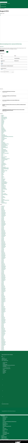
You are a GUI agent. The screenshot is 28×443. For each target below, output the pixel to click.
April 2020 (2, 273)
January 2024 (3, 231)
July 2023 (2, 237)
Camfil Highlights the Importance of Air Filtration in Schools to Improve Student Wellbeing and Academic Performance (13, 110)
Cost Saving (2, 139)
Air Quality (2, 122)
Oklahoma (2, 174)
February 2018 (3, 296)
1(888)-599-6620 (4, 437)
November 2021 (3, 255)
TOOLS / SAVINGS (3, 193)
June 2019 (2, 282)
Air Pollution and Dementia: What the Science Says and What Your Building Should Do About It (14, 105)
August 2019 (3, 280)
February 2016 (3, 317)
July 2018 (2, 292)
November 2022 (3, 244)
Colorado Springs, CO (4, 135)
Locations (2, 162)
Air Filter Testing (5, 362)
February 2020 (3, 275)
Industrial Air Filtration (4, 156)
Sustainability (5, 434)
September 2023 (3, 235)
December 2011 (3, 333)
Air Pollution (2, 120)
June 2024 (2, 227)
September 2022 (3, 246)
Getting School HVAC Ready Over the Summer (8, 91)
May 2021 (2, 261)
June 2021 (2, 260)
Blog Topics (3, 415)
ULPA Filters (2, 196)
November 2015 (3, 320)
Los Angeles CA (3, 163)
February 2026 (3, 210)
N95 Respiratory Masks (4, 170)
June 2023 (2, 238)
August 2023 (3, 236)
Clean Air (2, 46)
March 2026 (2, 209)
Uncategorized (3, 197)
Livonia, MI (2, 161)
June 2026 (2, 207)
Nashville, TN (3, 171)
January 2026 (3, 211)
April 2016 (2, 315)
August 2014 (3, 332)
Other (2, 175)
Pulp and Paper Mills (3, 181)
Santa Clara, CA (3, 187)
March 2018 (2, 295)
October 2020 (3, 267)
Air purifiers (2, 121)
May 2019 (2, 283)
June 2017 (2, 303)
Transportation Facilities (4, 194)
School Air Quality (3, 188)
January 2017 (3, 307)
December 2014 (3, 330)
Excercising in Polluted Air (4, 147)
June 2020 (2, 271)
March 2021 (2, 263)
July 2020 (2, 270)
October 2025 (3, 214)
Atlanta (2, 126)
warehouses (2, 199)
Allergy (2, 125)
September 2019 (3, 279)
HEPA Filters (2, 152)
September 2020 (3, 268)
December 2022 (3, 243)
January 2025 (3, 222)
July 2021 (2, 259)
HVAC (4, 369)
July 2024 (2, 226)
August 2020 (3, 269)
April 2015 (2, 326)
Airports (2, 124)
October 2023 (3, 234)
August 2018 (3, 291)
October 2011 (3, 334)
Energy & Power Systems (4, 145)
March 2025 (2, 220)
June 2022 (2, 249)
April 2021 (2, 262)
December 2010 (3, 341)
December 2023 (3, 232)
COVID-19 (2, 140)
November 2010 (3, 342)
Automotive (2, 128)
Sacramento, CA (3, 185)
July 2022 (2, 248)
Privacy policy (18, 442)
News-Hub (2, 172)
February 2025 (3, 221)
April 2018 (2, 294)
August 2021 (3, 258)
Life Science (3, 160)
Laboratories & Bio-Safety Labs (5, 158)
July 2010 (2, 346)
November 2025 (3, 213)
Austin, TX (2, 127)
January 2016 (3, 318)
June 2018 (2, 293)
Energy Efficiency (3, 146)
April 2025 (2, 219)
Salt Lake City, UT (3, 186)
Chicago (2, 132)
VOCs (2, 198)
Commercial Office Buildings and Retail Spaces (7, 136)
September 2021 (3, 257)
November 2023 (3, 233)
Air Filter (2, 116)
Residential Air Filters (4, 183)
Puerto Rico (2, 180)
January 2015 (3, 329)
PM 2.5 (4, 430)
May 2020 (2, 272)
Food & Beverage (3, 149)
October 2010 (3, 343)
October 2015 (3, 321)
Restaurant (2, 184)
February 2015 (3, 328)
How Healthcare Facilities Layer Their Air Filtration (9, 95)
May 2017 (2, 304)
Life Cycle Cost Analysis (4, 159)
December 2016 (3, 308)
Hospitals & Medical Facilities (6, 368)
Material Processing (3, 164)
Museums (2, 169)
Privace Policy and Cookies (5, 403)
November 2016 (3, 309)
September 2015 (3, 322)
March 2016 (2, 316)
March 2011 (2, 338)
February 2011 (3, 339)
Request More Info (4, 436)
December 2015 (3, 319)
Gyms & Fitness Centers (4, 151)
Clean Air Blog (3, 134)
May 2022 (2, 250)
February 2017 (3, 306)
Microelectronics (5, 429)
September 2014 (3, 331)
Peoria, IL (2, 176)
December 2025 (3, 212)
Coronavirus (2, 137)
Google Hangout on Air (4, 150)
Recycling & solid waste (4, 182)
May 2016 (2, 314)
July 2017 (2, 302)
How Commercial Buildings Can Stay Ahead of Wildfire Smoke (10, 100)
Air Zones (2, 123)
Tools (2, 192)
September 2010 (3, 344)
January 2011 (3, 340)
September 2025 (3, 215)
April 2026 (2, 208)
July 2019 (2, 281)
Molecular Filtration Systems (5, 168)
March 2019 (2, 285)
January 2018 (3, 297)
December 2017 (3, 298)
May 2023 (2, 239)
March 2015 (2, 327)
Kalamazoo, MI (3, 157)
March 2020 (2, 274)
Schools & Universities (6, 433)
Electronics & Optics (4, 144)
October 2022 (3, 245)
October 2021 (3, 256)
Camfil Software (5, 364)
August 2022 (3, 247)
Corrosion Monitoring (4, 138)
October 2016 (3, 310)
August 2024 (3, 225)
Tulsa (2, 195)
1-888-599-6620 (6, 360)
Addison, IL (2, 115)
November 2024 (3, 224)
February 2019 (3, 286)
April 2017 (2, 305)
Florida (2, 148)
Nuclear (2, 173)
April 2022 (2, 251)
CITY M (2, 133)
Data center (4, 422)
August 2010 (3, 345)
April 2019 (2, 284)
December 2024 (3, 223)
